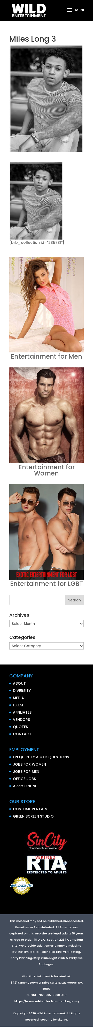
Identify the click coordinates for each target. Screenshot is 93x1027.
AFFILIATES (22, 712)
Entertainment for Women (47, 470)
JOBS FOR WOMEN (29, 764)
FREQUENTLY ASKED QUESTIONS (41, 757)
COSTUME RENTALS (30, 809)
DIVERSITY (22, 690)
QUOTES (20, 726)
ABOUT (19, 683)
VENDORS (21, 719)
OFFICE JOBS (24, 778)
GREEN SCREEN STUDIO (33, 816)
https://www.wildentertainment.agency (46, 1001)
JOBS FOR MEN (26, 771)
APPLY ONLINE (25, 786)
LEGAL (18, 705)
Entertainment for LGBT (46, 583)
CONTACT (22, 734)
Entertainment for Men (46, 356)
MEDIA (18, 697)
